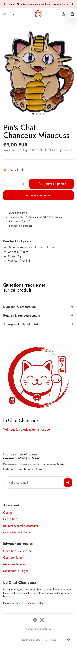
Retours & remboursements (20, 525)
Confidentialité (13, 557)
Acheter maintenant (38, 195)
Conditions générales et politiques (38, 640)
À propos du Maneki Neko (21, 324)
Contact (8, 512)
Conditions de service (17, 551)
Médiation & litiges (15, 571)
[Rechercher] (13, 14)
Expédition (10, 519)
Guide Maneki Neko (16, 532)
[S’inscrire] (68, 482)
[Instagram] (42, 620)
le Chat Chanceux (43, 629)
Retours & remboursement (21, 315)
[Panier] (72, 14)
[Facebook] (35, 620)
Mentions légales (14, 564)
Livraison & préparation (19, 306)
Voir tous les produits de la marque (26, 429)
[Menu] (4, 13)
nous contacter (35, 603)
